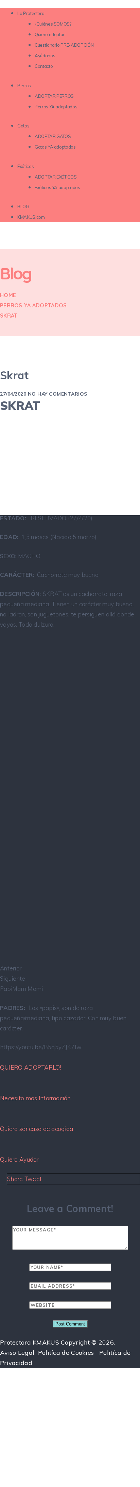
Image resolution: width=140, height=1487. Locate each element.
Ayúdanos (45, 55)
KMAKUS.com (31, 217)
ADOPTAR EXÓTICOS (55, 177)
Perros (24, 85)
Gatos (23, 125)
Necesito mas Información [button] (35, 1098)
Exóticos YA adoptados (57, 187)
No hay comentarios (57, 394)
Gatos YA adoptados (55, 147)
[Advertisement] (70, 1410)
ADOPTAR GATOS (53, 136)
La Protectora (30, 13)
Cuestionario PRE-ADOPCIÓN (64, 45)
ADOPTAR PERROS (54, 96)
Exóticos (25, 166)
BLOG (23, 206)
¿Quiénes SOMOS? (53, 24)
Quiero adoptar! (50, 34)
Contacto (44, 66)
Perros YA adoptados (56, 106)
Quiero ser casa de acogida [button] (36, 1128)
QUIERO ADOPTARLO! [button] (30, 1067)
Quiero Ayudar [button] (19, 1159)
